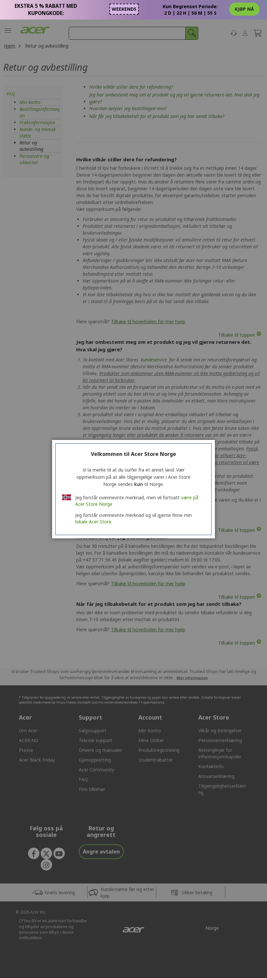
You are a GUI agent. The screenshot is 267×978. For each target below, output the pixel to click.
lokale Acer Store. (93, 521)
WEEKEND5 (124, 9)
